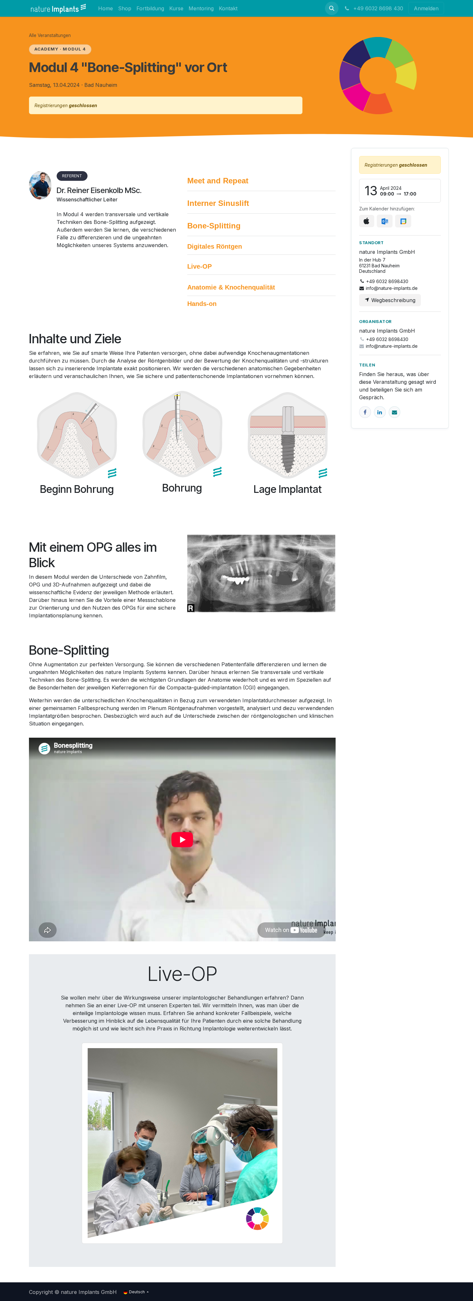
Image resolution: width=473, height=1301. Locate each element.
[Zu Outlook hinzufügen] (385, 221)
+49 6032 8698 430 (377, 8)
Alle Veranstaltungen (50, 35)
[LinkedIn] (380, 412)
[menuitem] (106, 8)
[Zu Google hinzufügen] (403, 221)
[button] (332, 8)
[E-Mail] (395, 412)
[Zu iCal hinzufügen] (366, 221)
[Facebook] (365, 412)
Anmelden (426, 8)
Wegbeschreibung (392, 300)
